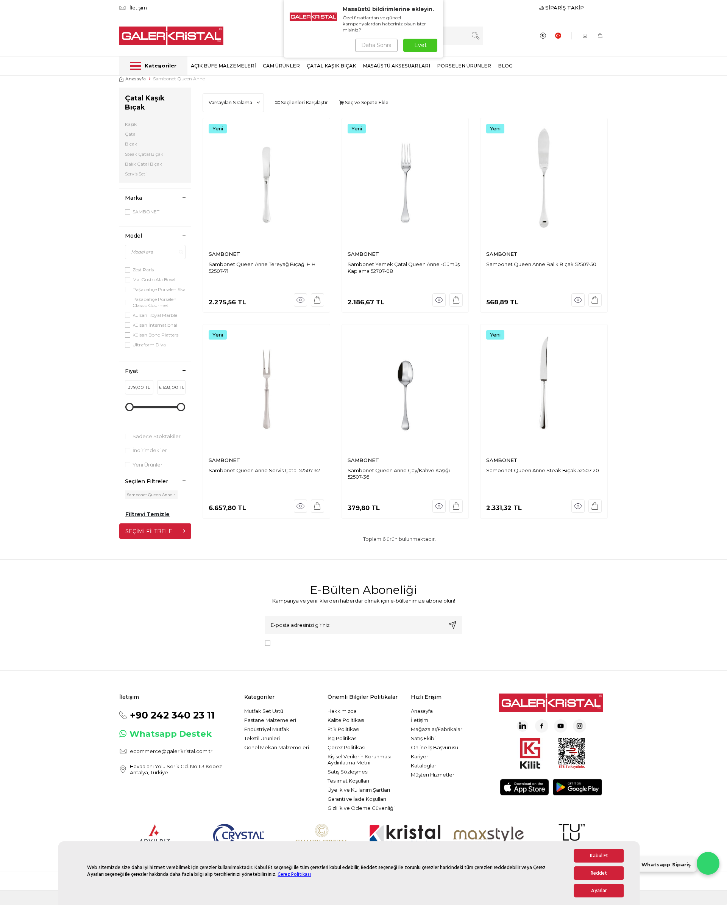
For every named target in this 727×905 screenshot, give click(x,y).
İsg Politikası (342, 738)
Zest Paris (143, 269)
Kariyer (419, 756)
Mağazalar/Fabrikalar (436, 729)
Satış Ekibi (423, 738)
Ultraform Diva (149, 345)
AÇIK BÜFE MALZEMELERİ (223, 66)
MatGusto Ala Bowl (154, 279)
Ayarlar (599, 890)
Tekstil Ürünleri (262, 738)
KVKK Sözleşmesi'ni (300, 643)
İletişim (419, 720)
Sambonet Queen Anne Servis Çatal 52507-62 (264, 470)
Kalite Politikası (346, 720)
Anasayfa (135, 78)
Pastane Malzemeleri (270, 720)
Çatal (131, 134)
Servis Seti (136, 174)
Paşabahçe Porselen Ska (159, 289)
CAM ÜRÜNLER (281, 66)
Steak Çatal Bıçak (144, 154)
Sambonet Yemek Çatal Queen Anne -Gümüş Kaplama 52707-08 (404, 267)
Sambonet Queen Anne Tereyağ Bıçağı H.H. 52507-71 (263, 267)
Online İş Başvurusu (434, 747)
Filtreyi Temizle (147, 514)
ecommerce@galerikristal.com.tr (171, 751)
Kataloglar (423, 766)
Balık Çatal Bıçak (143, 164)
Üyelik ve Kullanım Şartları (359, 790)
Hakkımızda (342, 711)
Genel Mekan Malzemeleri (276, 747)
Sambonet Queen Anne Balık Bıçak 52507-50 (541, 264)
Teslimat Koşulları (348, 781)
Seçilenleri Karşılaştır (304, 102)
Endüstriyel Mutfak (266, 729)
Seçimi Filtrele (148, 531)
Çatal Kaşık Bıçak (145, 102)
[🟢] (708, 863)
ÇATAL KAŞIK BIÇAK (331, 66)
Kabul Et (599, 856)
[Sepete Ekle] (317, 300)
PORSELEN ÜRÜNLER (464, 66)
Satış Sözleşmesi (348, 772)
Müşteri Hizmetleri (433, 775)
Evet (420, 45)
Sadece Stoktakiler (157, 436)
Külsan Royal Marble (155, 315)
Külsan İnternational (155, 325)
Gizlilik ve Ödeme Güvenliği (361, 808)
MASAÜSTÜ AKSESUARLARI (396, 66)
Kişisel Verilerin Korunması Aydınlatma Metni (359, 759)
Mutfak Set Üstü (263, 711)
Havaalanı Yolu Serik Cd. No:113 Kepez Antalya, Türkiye (176, 769)
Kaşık (131, 124)
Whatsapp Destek (170, 733)
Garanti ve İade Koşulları (357, 799)
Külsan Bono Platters (155, 335)
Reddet (599, 873)
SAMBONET (146, 212)
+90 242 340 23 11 (172, 715)
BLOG (505, 66)
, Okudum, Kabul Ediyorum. (336, 643)
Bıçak (131, 144)
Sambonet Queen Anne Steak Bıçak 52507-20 (542, 470)
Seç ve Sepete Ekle (366, 102)
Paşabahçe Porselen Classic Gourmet (154, 302)
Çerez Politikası (294, 874)
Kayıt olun (452, 625)
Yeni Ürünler (147, 465)
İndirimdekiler (150, 450)
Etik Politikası (343, 729)
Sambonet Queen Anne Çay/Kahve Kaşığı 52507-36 (399, 473)
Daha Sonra (376, 45)
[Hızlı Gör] (300, 300)
